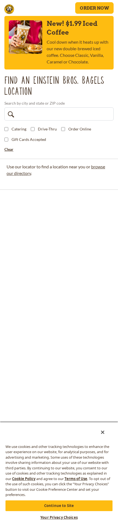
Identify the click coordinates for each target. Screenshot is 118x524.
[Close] (103, 432)
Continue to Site (59, 505)
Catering (19, 129)
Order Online (79, 129)
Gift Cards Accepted (29, 139)
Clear (8, 149)
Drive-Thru (47, 129)
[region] (59, 473)
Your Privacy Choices (59, 517)
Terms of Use (75, 478)
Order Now (94, 8)
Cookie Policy (23, 478)
